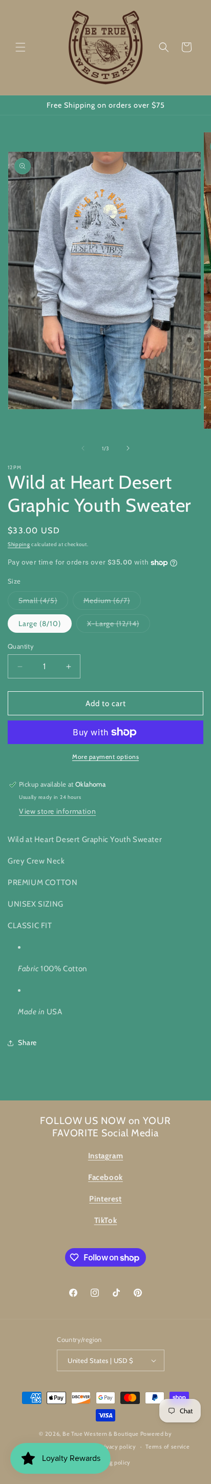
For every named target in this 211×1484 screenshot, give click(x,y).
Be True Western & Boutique (100, 1433)
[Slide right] (128, 448)
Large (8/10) (39, 623)
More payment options (105, 756)
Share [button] (27, 1042)
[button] (20, 47)
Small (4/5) (43, 602)
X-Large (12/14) (118, 625)
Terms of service (167, 1446)
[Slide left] (83, 448)
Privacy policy (117, 1446)
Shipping (19, 544)
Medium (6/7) (112, 602)
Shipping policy (110, 1462)
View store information (57, 811)
